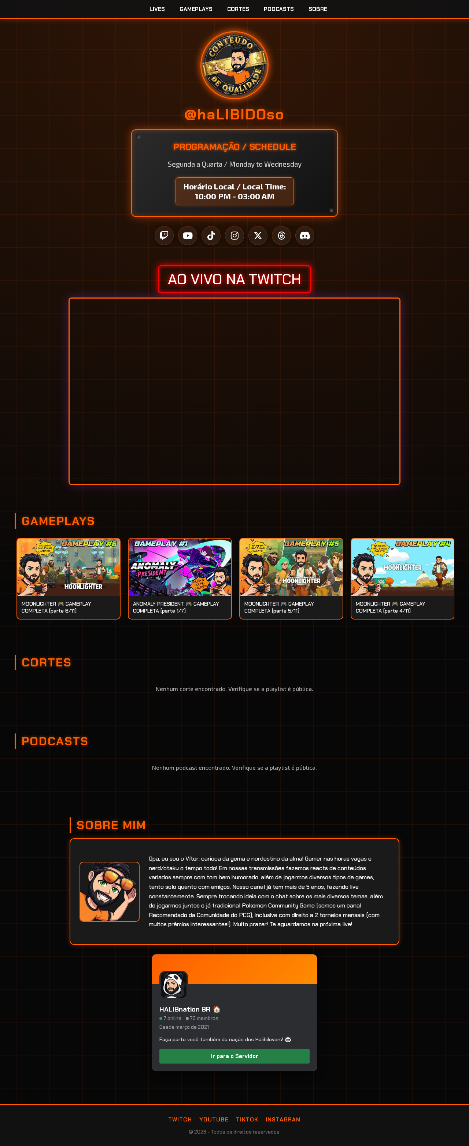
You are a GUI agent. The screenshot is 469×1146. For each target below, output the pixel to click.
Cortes (238, 9)
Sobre (318, 9)
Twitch (180, 1119)
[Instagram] (234, 235)
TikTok (247, 1119)
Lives (157, 9)
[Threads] (281, 235)
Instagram (283, 1119)
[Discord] (304, 235)
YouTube (214, 1119)
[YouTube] (187, 235)
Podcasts (279, 9)
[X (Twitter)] (257, 235)
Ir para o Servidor (234, 1056)
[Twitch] (164, 235)
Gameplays (196, 9)
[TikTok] (211, 235)
